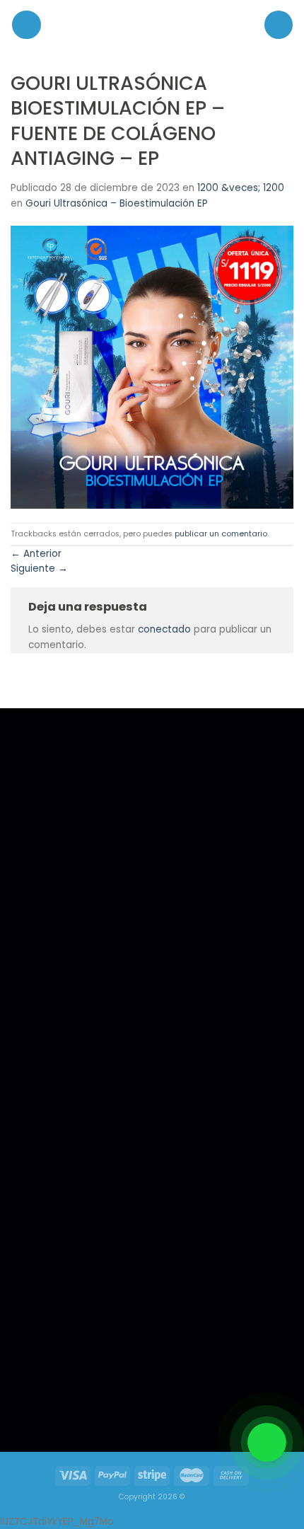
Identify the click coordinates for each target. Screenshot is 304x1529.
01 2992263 (197, 1084)
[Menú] (26, 25)
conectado (164, 629)
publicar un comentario (221, 534)
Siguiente (39, 568)
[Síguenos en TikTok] (77, 1402)
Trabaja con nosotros (68, 1121)
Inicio (38, 1064)
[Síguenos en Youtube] (107, 1402)
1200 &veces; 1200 (240, 188)
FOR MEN (44, 1084)
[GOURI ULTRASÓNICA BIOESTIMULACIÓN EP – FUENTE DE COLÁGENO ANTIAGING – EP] (152, 367)
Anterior (36, 553)
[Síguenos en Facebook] (48, 1402)
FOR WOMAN (52, 1102)
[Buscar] (278, 25)
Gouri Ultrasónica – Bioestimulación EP (116, 203)
